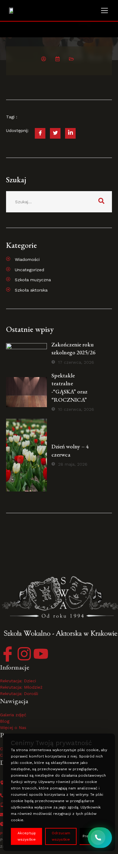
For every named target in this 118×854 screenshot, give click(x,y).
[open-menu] (104, 11)
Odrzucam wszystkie (61, 836)
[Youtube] (40, 653)
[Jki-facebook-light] (7, 653)
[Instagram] (24, 653)
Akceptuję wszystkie (27, 836)
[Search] (101, 201)
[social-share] (40, 133)
